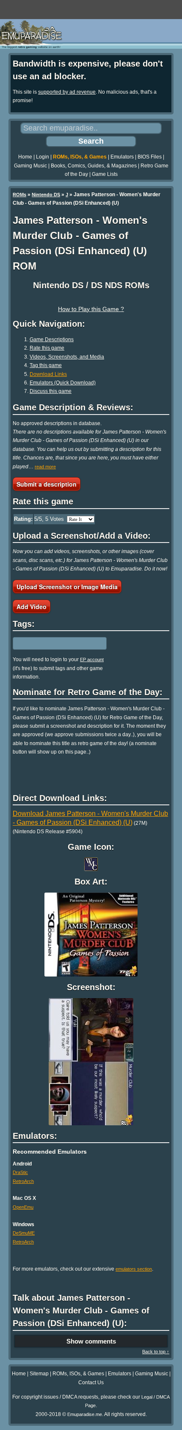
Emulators (122, 157)
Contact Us (91, 1382)
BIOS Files (150, 157)
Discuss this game (51, 391)
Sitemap (39, 1374)
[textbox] (49, 643)
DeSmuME (24, 1232)
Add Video (32, 606)
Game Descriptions (52, 339)
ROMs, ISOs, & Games (80, 157)
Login (42, 157)
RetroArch (23, 1181)
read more (45, 466)
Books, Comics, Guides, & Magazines (94, 166)
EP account (92, 659)
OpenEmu (23, 1207)
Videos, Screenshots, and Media (67, 357)
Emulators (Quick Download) (63, 383)
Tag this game (46, 365)
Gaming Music (30, 166)
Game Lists (105, 174)
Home (25, 157)
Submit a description (47, 484)
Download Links (48, 374)
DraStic (20, 1172)
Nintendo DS (46, 194)
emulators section (134, 1268)
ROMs (19, 194)
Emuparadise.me (84, 1414)
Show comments (91, 1341)
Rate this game (47, 348)
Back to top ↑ (155, 1351)
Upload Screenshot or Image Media (67, 586)
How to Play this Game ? (91, 309)
